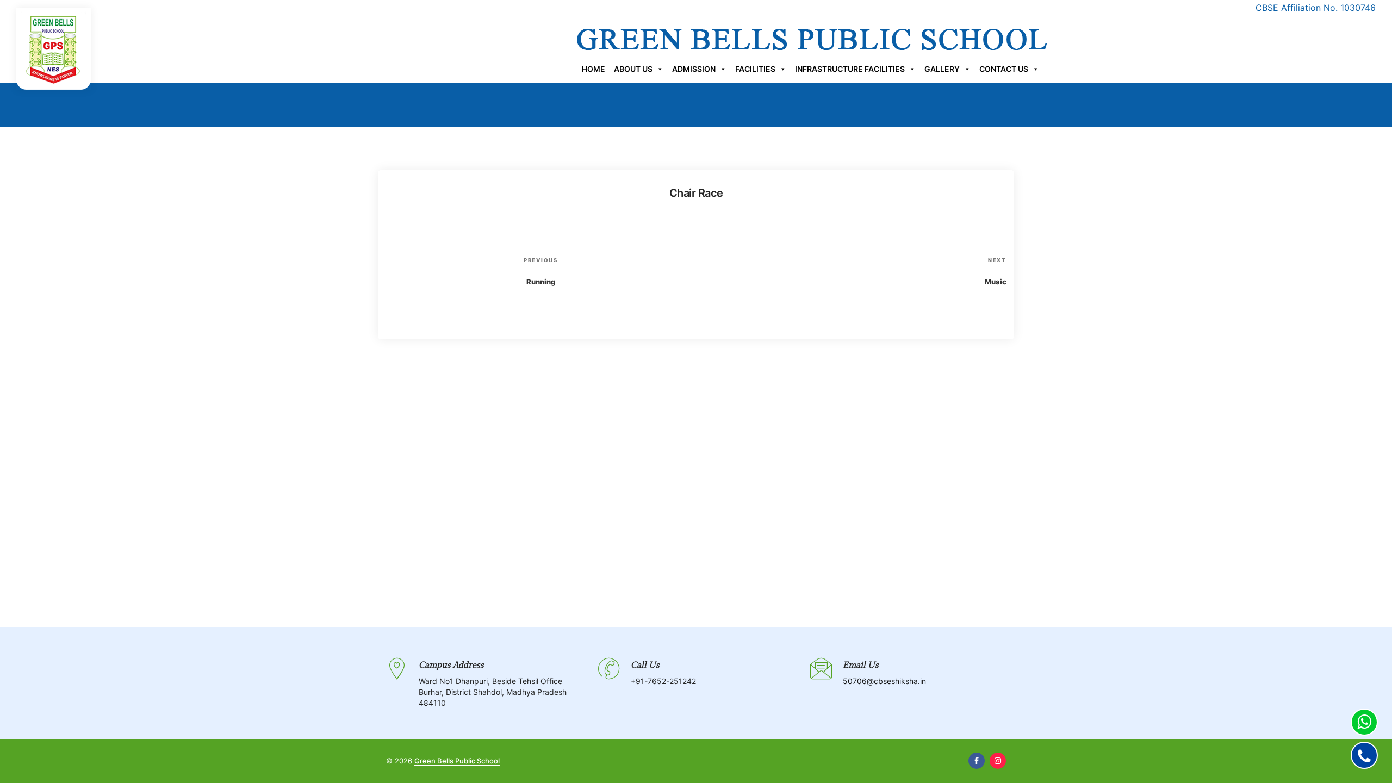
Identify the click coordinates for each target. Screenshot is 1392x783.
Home (593, 68)
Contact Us (1003, 68)
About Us (633, 68)
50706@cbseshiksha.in (884, 681)
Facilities (755, 68)
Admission (694, 68)
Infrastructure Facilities (850, 68)
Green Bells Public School (457, 760)
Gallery (942, 68)
